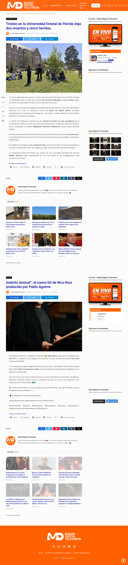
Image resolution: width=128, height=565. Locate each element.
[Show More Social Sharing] (60, 39)
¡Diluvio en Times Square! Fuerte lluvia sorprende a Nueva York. (15, 224)
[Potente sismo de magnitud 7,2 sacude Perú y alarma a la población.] (70, 213)
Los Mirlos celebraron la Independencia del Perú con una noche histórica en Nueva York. (17, 502)
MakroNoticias (55, 5)
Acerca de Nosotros (81, 553)
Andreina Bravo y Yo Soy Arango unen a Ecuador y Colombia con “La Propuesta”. (17, 475)
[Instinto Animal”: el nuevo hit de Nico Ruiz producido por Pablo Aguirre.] (44, 326)
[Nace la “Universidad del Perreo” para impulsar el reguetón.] (44, 463)
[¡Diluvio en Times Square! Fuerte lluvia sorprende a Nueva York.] (18, 213)
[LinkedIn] (3, 111)
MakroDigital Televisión (18, 33)
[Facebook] (3, 102)
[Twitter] (3, 107)
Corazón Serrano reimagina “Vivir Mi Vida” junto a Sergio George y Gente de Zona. (69, 475)
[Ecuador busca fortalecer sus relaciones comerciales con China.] (44, 239)
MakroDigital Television (68, 558)
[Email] (3, 121)
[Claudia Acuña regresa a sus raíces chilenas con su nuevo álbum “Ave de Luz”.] (44, 490)
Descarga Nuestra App (83, 5)
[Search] (116, 5)
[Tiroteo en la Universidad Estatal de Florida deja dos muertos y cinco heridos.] (44, 68)
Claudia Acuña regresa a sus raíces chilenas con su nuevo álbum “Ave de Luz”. (43, 501)
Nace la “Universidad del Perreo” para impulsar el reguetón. (41, 475)
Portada (8, 13)
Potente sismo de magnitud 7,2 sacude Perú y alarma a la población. (70, 224)
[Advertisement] (105, 177)
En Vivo (95, 5)
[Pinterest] (3, 116)
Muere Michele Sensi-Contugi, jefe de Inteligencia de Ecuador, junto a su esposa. (69, 251)
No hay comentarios (42, 33)
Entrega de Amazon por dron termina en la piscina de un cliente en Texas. (43, 224)
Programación (71, 5)
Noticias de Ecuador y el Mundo (58, 553)
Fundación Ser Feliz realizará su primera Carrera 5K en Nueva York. (17, 251)
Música (9, 277)
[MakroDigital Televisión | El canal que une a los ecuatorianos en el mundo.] (23, 5)
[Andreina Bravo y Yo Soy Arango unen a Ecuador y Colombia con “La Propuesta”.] (18, 463)
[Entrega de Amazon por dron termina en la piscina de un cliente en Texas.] (44, 213)
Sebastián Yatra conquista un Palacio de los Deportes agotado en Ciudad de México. (69, 501)
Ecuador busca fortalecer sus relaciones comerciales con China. (43, 251)
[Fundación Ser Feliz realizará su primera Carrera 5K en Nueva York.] (18, 239)
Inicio (45, 5)
